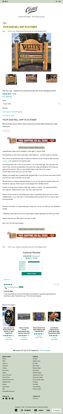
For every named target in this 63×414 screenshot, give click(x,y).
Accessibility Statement (8, 391)
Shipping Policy (6, 382)
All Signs (35, 359)
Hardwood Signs (37, 372)
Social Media (5, 386)
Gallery (4, 372)
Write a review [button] (31, 274)
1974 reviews (45, 350)
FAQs (3, 361)
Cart (59, 1)
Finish (4, 100)
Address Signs (36, 361)
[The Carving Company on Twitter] (3, 399)
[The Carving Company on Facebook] (6, 399)
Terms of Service (6, 375)
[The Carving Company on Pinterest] (9, 399)
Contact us (5, 161)
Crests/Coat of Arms (38, 375)
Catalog (4, 368)
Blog (3, 389)
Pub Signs (35, 384)
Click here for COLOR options (12, 112)
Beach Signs (36, 365)
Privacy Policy (6, 377)
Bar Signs (35, 363)
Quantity (5, 108)
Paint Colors (5, 370)
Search (4, 359)
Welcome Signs (37, 389)
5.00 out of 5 (36, 256)
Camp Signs (36, 370)
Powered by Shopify (42, 407)
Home (3, 31)
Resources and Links (7, 379)
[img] (8, 284)
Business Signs (37, 368)
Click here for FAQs (8, 115)
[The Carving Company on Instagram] (12, 399)
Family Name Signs (38, 377)
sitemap (4, 384)
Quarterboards (36, 386)
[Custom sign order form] (31, 147)
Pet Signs (35, 382)
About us (4, 363)
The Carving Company (31, 407)
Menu (6, 1)
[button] (6, 94)
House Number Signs (38, 379)
